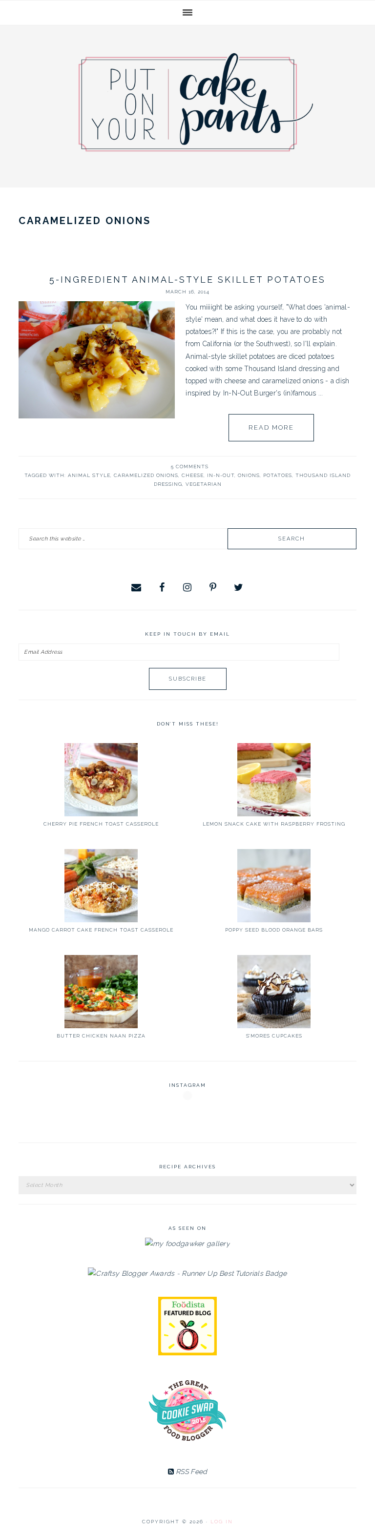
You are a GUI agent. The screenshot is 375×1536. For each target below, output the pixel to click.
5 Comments (189, 466)
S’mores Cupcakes (274, 1035)
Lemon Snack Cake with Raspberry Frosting (274, 824)
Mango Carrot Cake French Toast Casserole (101, 930)
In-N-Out (220, 475)
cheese (193, 475)
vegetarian (204, 484)
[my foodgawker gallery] (187, 1243)
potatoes (277, 475)
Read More (271, 427)
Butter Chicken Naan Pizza (101, 1035)
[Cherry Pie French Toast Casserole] (101, 779)
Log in (221, 1521)
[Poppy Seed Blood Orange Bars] (274, 885)
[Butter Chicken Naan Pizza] (101, 991)
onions (249, 475)
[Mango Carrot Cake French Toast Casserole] (101, 885)
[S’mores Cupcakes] (274, 991)
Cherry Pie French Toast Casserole (101, 824)
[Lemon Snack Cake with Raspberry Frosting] (274, 779)
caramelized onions (146, 475)
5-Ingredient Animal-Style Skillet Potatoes (187, 279)
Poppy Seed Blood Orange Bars (274, 930)
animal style (89, 475)
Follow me (188, 1119)
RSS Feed (191, 1471)
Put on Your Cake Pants (196, 102)
